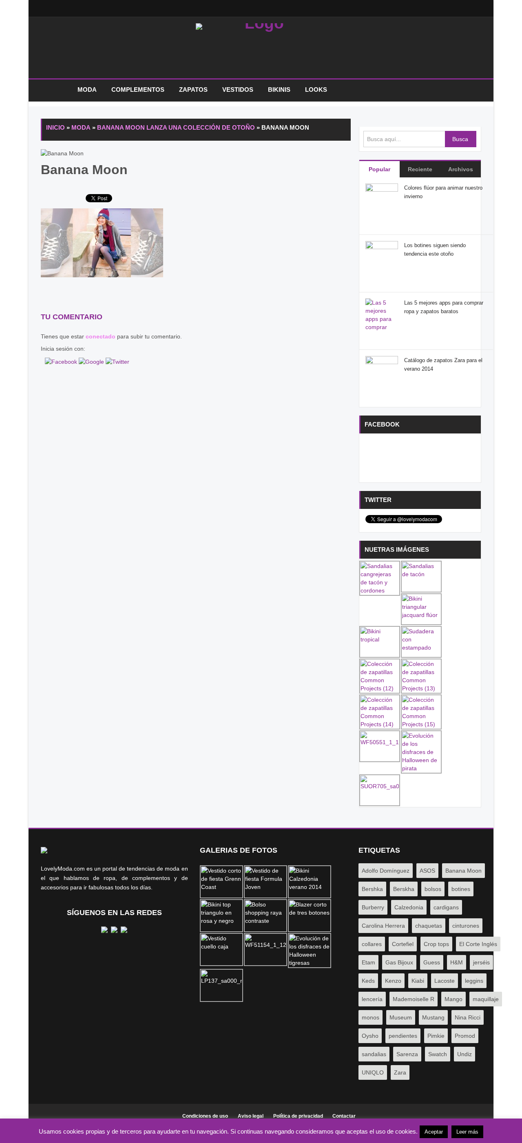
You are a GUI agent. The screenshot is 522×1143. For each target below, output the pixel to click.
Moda (87, 89)
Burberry (373, 907)
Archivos (460, 169)
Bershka (372, 889)
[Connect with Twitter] (117, 361)
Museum (400, 1017)
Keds (368, 980)
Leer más (467, 1132)
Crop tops (436, 944)
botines (460, 889)
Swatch (437, 1054)
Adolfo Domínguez (385, 870)
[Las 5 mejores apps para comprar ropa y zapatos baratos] (381, 326)
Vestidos (237, 89)
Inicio (55, 90)
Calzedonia (408, 907)
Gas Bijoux (399, 962)
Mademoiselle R (413, 999)
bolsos (433, 889)
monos (370, 1017)
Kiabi (417, 980)
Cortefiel (403, 944)
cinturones (465, 925)
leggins (474, 980)
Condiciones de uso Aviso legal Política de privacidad (252, 1116)
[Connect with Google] (92, 361)
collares (372, 944)
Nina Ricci (467, 1017)
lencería (372, 999)
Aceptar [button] (434, 1132)
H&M (456, 962)
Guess (431, 962)
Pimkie (436, 1035)
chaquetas (428, 925)
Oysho (370, 1035)
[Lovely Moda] (261, 49)
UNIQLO (373, 1072)
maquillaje (486, 999)
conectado (100, 336)
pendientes (403, 1035)
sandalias (374, 1054)
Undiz (464, 1054)
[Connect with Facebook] (62, 361)
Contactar (344, 1116)
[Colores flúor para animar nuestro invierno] (381, 199)
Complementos (137, 89)
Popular (379, 169)
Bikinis (279, 89)
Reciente (420, 169)
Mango (453, 999)
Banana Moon (463, 870)
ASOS (427, 870)
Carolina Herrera (383, 925)
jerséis (481, 962)
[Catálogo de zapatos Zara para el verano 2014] (381, 372)
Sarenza (407, 1054)
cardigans (446, 907)
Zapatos (193, 89)
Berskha (403, 889)
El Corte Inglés (478, 944)
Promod (465, 1035)
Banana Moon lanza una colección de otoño (176, 127)
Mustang (433, 1017)
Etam (368, 962)
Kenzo (393, 980)
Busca (460, 139)
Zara (400, 1072)
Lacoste (444, 980)
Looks (316, 89)
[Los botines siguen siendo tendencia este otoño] (381, 257)
